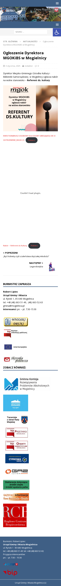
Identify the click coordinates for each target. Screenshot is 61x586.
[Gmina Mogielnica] (30, 19)
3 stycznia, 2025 (13, 65)
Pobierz (31, 140)
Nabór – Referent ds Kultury (15, 245)
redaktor (29, 65)
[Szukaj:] (30, 31)
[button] (57, 32)
